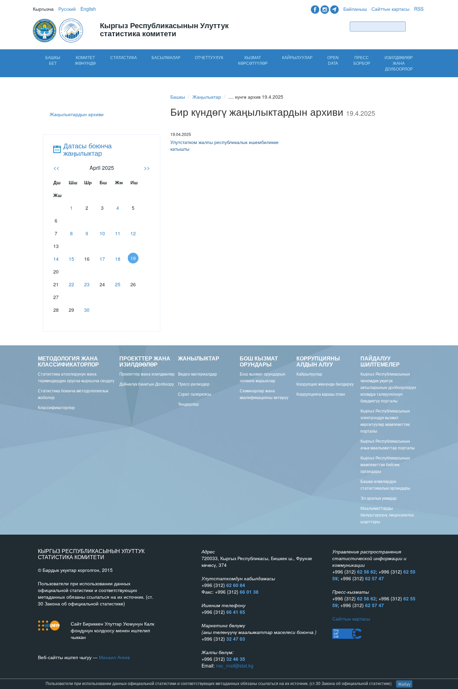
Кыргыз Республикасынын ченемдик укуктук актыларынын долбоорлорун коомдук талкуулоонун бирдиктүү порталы (388, 387)
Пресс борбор (361, 60)
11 (117, 233)
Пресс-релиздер (194, 384)
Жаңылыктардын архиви (77, 114)
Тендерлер (188, 404)
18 (117, 258)
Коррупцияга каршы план (320, 394)
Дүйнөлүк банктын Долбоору (146, 384)
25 (117, 284)
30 (87, 309)
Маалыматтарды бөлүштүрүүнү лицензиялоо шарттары (387, 514)
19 (133, 258)
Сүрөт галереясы (194, 394)
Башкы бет (52, 60)
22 (71, 284)
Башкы (177, 96)
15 (71, 258)
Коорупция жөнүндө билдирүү (325, 384)
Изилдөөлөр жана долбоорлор (399, 62)
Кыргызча (43, 8)
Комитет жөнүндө (85, 60)
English (88, 8)
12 (133, 233)
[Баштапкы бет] (58, 30)
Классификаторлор (56, 407)
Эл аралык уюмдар (378, 498)
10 (102, 233)
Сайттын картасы (390, 8)
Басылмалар (166, 57)
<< (56, 167)
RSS (418, 8)
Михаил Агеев (114, 657)
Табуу (416, 26)
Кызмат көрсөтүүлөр (253, 60)
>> (147, 167)
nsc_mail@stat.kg (234, 665)
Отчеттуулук (209, 57)
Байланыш (355, 8)
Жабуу (404, 684)
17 (102, 258)
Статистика (123, 57)
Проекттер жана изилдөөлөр (147, 374)
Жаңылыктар (206, 96)
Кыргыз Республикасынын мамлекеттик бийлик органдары (385, 464)
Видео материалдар (197, 374)
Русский (67, 8)
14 (56, 258)
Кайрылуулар (297, 57)
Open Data (333, 60)
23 (87, 284)
